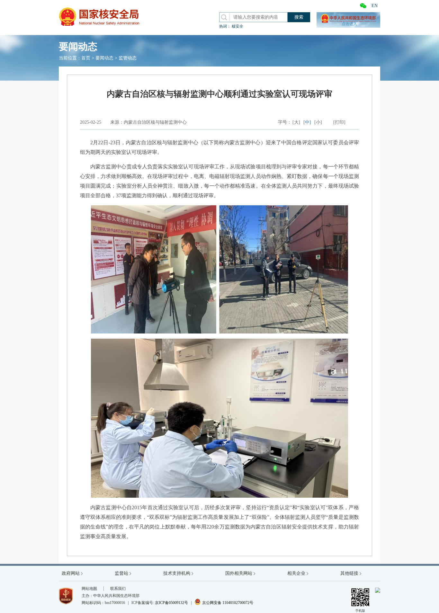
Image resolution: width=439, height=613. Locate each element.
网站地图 (89, 588)
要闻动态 (104, 58)
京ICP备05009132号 (171, 602)
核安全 (237, 26)
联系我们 (118, 588)
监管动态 (128, 58)
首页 (85, 58)
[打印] (339, 122)
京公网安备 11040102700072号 (223, 602)
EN (375, 5)
